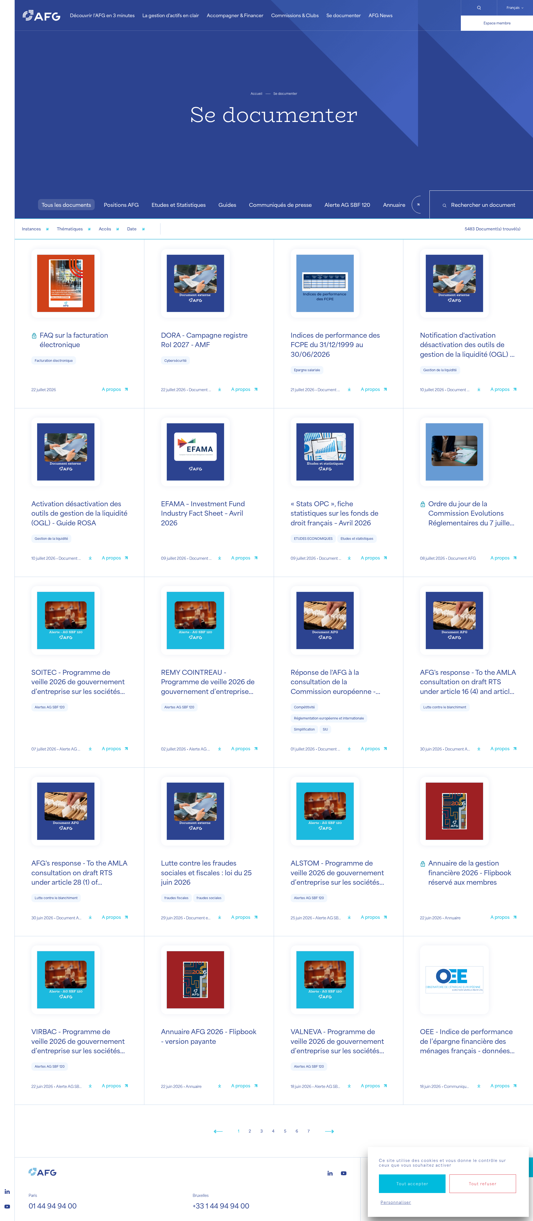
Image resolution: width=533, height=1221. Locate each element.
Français (513, 8)
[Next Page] (329, 1131)
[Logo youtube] (7, 1206)
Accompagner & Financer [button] (235, 15)
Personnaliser (396, 1202)
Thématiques (70, 228)
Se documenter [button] (343, 15)
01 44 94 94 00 (53, 1205)
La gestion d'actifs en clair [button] (170, 15)
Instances (31, 228)
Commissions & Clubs (295, 15)
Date (132, 228)
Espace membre (497, 23)
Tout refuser (483, 1183)
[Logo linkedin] (7, 1191)
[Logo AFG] (41, 15)
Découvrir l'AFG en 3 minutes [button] (102, 15)
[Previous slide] (23, 204)
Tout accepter (412, 1183)
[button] (66, 205)
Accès (105, 228)
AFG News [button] (381, 15)
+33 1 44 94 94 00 (221, 1205)
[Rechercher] (479, 8)
